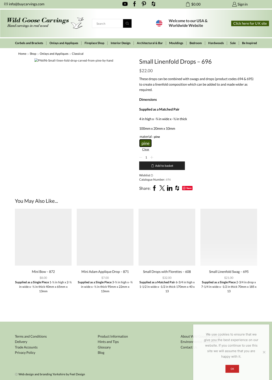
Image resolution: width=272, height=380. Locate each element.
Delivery (21, 342)
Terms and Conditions (31, 336)
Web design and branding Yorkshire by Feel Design (51, 374)
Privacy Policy (25, 352)
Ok (232, 368)
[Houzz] (153, 4)
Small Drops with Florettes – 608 (167, 271)
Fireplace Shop (94, 43)
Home (22, 53)
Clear (145, 149)
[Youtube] (125, 4)
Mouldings (176, 43)
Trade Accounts (26, 347)
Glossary (104, 347)
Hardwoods (216, 43)
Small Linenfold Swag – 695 (229, 271)
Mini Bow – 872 (43, 271)
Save (189, 188)
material (146, 136)
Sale (233, 43)
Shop (33, 53)
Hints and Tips (108, 342)
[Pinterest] (144, 4)
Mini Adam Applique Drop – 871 (105, 271)
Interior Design (120, 43)
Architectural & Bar (150, 43)
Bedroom (196, 43)
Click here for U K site (250, 23)
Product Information (113, 336)
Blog (101, 352)
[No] (264, 352)
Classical (78, 53)
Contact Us (189, 347)
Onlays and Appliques (64, 43)
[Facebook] (134, 4)
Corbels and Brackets (29, 43)
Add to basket (164, 165)
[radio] (145, 143)
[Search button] (127, 23)
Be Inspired (249, 43)
